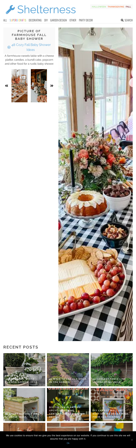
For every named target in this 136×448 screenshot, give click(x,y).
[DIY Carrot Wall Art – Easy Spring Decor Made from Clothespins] (112, 404)
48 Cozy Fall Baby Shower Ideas (31, 47)
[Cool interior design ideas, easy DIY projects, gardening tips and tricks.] (40, 16)
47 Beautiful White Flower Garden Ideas (21, 381)
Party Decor (86, 20)
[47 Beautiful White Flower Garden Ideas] (24, 369)
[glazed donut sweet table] (39, 85)
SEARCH (129, 20)
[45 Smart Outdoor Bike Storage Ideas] (24, 404)
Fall (128, 6)
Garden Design (58, 20)
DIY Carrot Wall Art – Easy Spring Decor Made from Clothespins (111, 413)
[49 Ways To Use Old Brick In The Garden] (68, 369)
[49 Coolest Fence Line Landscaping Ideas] (112, 369)
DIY (46, 20)
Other (72, 20)
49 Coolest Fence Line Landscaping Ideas (109, 381)
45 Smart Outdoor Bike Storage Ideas (22, 415)
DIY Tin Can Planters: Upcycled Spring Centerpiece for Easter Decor (67, 412)
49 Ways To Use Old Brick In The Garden (68, 381)
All (5, 20)
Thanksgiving (116, 6)
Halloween (99, 6)
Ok (68, 443)
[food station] (19, 85)
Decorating (35, 20)
